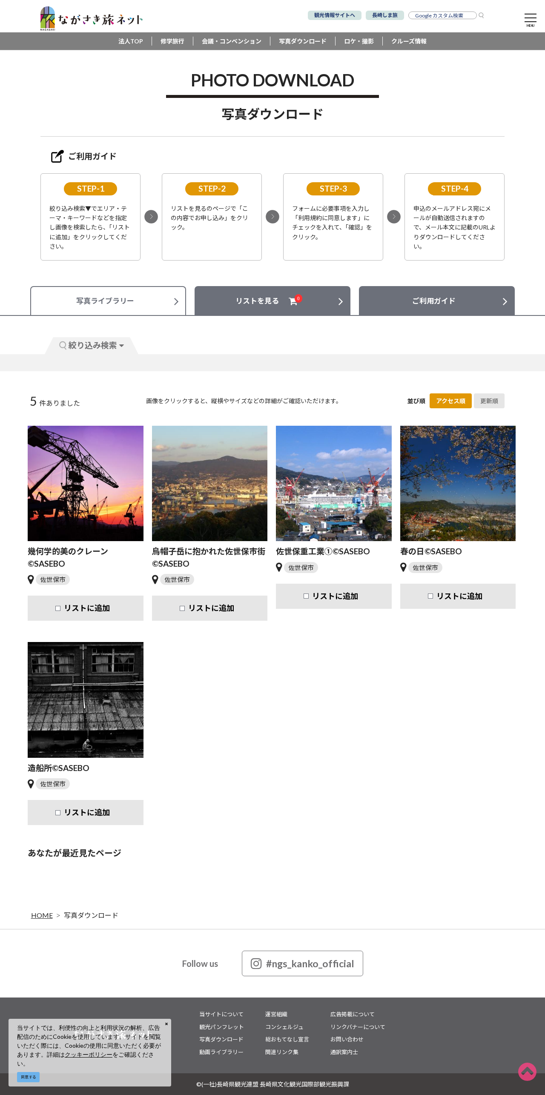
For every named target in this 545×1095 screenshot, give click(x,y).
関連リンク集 (281, 1052)
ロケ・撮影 (359, 41)
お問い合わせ (347, 1039)
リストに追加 (87, 608)
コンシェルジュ (284, 1026)
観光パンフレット (221, 1026)
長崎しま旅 (385, 15)
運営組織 (276, 1014)
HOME (42, 915)
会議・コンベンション (231, 41)
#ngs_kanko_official (310, 963)
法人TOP (130, 41)
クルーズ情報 (409, 41)
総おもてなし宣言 (287, 1039)
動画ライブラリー (221, 1052)
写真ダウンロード (303, 41)
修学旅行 (172, 41)
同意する (28, 1077)
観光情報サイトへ (334, 15)
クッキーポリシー (88, 1054)
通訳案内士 (344, 1052)
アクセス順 (450, 400)
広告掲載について (352, 1014)
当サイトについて (221, 1014)
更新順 (489, 400)
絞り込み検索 (93, 345)
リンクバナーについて (357, 1026)
